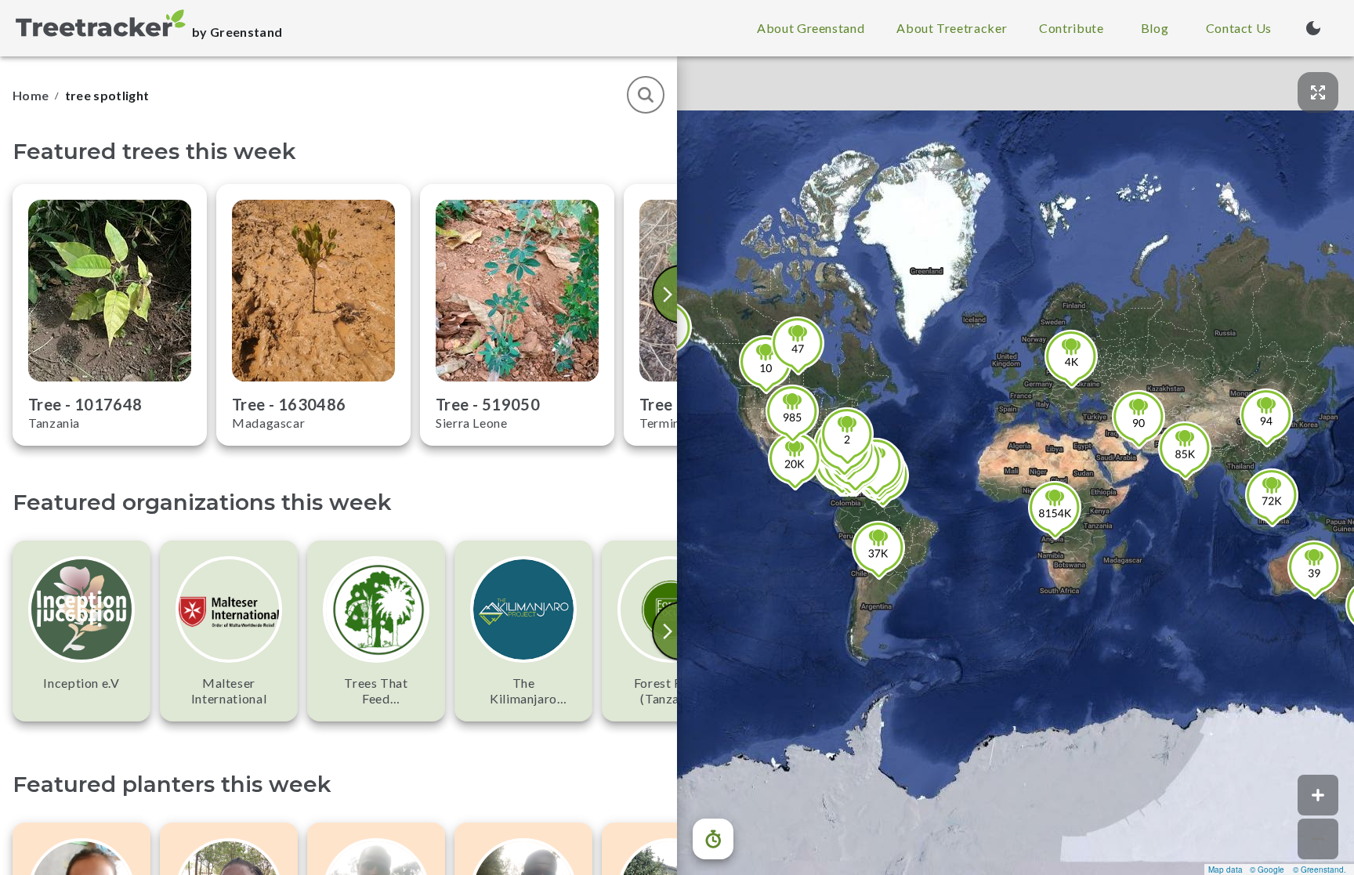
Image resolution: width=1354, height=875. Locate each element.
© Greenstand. (1319, 869)
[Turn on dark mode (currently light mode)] (1313, 28)
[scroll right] (669, 294)
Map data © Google (1246, 869)
